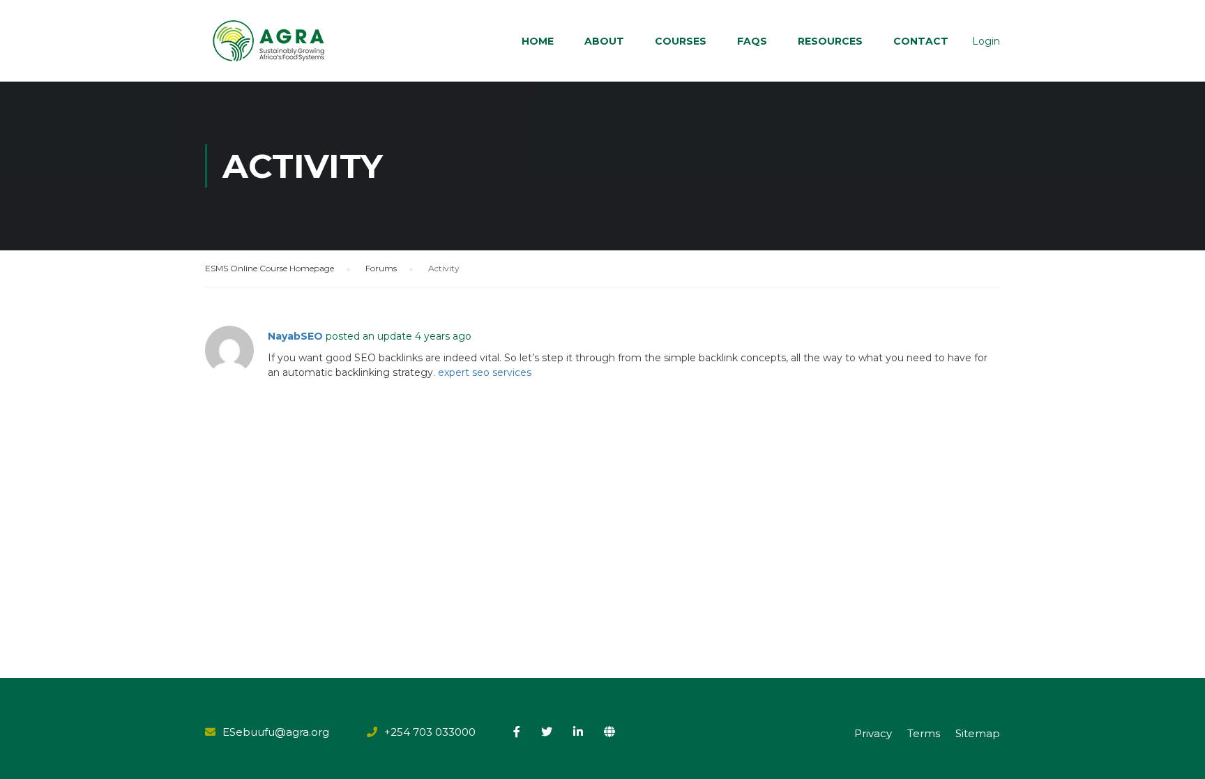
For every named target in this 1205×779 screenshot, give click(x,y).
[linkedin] (578, 731)
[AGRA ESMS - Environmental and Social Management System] (269, 41)
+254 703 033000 (430, 732)
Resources (830, 41)
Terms (923, 733)
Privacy (873, 733)
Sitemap (977, 733)
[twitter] (546, 731)
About (604, 41)
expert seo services (484, 372)
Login (986, 41)
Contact (920, 41)
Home (538, 41)
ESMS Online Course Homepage (269, 268)
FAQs (752, 41)
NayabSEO (295, 336)
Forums (381, 268)
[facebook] (516, 731)
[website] (609, 731)
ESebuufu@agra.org (275, 732)
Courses (680, 41)
